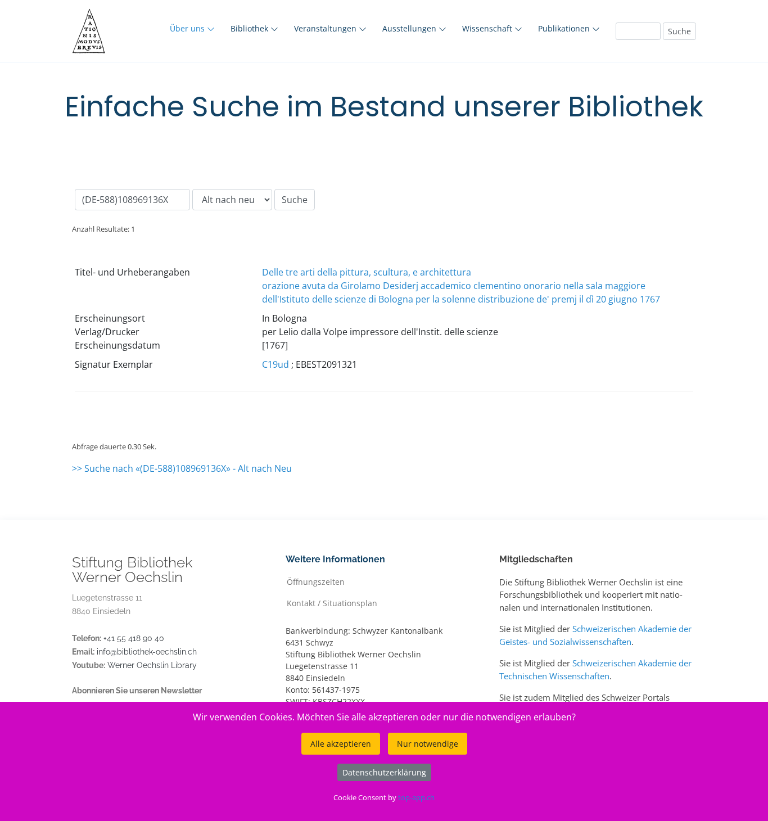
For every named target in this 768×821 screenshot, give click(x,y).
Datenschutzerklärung (384, 772)
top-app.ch (416, 797)
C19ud (275, 364)
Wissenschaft (488, 28)
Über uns (188, 28)
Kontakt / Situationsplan (332, 602)
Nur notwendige (427, 743)
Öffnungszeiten (316, 581)
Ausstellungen (410, 28)
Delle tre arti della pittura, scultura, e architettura (366, 272)
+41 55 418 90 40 (133, 638)
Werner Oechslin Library (152, 665)
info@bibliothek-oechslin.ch (147, 651)
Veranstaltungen (326, 28)
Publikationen (565, 28)
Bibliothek (250, 28)
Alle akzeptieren (340, 743)
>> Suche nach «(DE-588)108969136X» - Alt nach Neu (182, 468)
